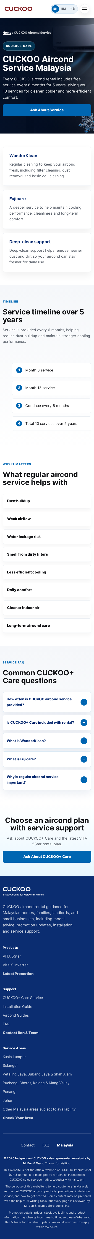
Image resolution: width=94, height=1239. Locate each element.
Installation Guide (17, 1006)
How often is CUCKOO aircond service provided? (39, 702)
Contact (28, 1145)
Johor (7, 1100)
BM (63, 8)
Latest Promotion (18, 974)
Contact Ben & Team (21, 1033)
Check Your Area (18, 1118)
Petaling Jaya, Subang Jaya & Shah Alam (37, 1074)
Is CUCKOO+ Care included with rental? (40, 722)
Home (7, 32)
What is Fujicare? (21, 759)
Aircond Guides (16, 1015)
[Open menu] (84, 9)
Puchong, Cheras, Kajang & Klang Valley (36, 1083)
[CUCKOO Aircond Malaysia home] (27, 9)
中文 (72, 8)
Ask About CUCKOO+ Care (47, 856)
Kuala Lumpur (14, 1057)
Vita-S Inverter (15, 965)
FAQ (6, 1024)
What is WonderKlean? (26, 741)
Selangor (10, 1065)
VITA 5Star (12, 956)
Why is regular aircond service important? (32, 780)
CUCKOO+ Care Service (23, 998)
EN (55, 8)
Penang (9, 1091)
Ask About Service (47, 110)
